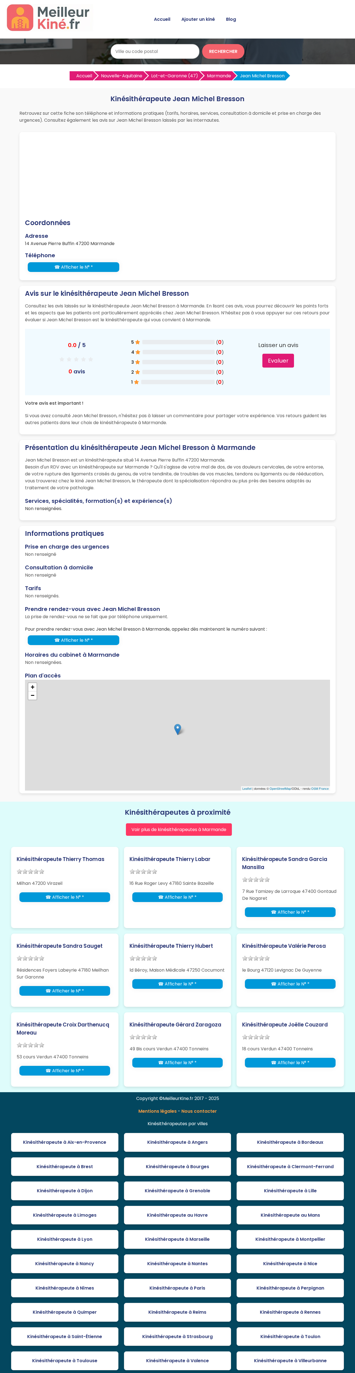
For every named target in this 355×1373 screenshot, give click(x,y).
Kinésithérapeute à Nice (290, 1263)
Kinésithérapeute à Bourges (177, 1166)
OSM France (320, 788)
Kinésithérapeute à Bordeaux (290, 1142)
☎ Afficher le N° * (73, 267)
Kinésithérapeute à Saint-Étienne (64, 1336)
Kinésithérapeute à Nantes (177, 1263)
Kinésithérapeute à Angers (177, 1142)
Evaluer (278, 361)
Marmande (219, 76)
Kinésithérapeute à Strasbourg (177, 1336)
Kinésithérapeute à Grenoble (177, 1191)
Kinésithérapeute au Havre (177, 1215)
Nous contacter (199, 1111)
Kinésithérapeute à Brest (65, 1166)
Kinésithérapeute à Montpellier (290, 1239)
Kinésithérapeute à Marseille (177, 1239)
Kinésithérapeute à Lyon (64, 1239)
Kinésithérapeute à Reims (177, 1312)
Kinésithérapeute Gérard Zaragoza (175, 1024)
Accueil (162, 19)
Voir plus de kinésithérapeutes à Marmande (178, 829)
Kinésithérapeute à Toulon (290, 1336)
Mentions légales (157, 1111)
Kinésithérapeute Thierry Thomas (61, 859)
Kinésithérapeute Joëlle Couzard (285, 1024)
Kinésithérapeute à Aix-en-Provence (64, 1142)
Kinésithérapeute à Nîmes (65, 1288)
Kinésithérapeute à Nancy (64, 1263)
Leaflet (247, 788)
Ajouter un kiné (198, 19)
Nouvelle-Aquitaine (121, 76)
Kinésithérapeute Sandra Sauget (60, 946)
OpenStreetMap (280, 788)
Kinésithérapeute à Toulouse (64, 1360)
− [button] (32, 695)
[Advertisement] (177, 176)
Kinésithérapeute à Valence (177, 1360)
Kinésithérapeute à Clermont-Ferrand (290, 1166)
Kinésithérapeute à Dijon (65, 1191)
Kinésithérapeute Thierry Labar (170, 859)
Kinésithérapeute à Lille (290, 1191)
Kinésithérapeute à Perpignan (290, 1288)
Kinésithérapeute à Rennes (290, 1312)
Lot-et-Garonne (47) (174, 76)
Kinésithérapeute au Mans (290, 1215)
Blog (231, 19)
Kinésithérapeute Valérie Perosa (284, 946)
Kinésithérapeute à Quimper (65, 1312)
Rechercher (223, 51)
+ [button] (32, 687)
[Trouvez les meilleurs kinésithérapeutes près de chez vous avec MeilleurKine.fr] (51, 29)
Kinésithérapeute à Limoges (65, 1215)
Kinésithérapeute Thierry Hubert (171, 946)
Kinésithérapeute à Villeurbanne (290, 1360)
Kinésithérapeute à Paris (177, 1288)
